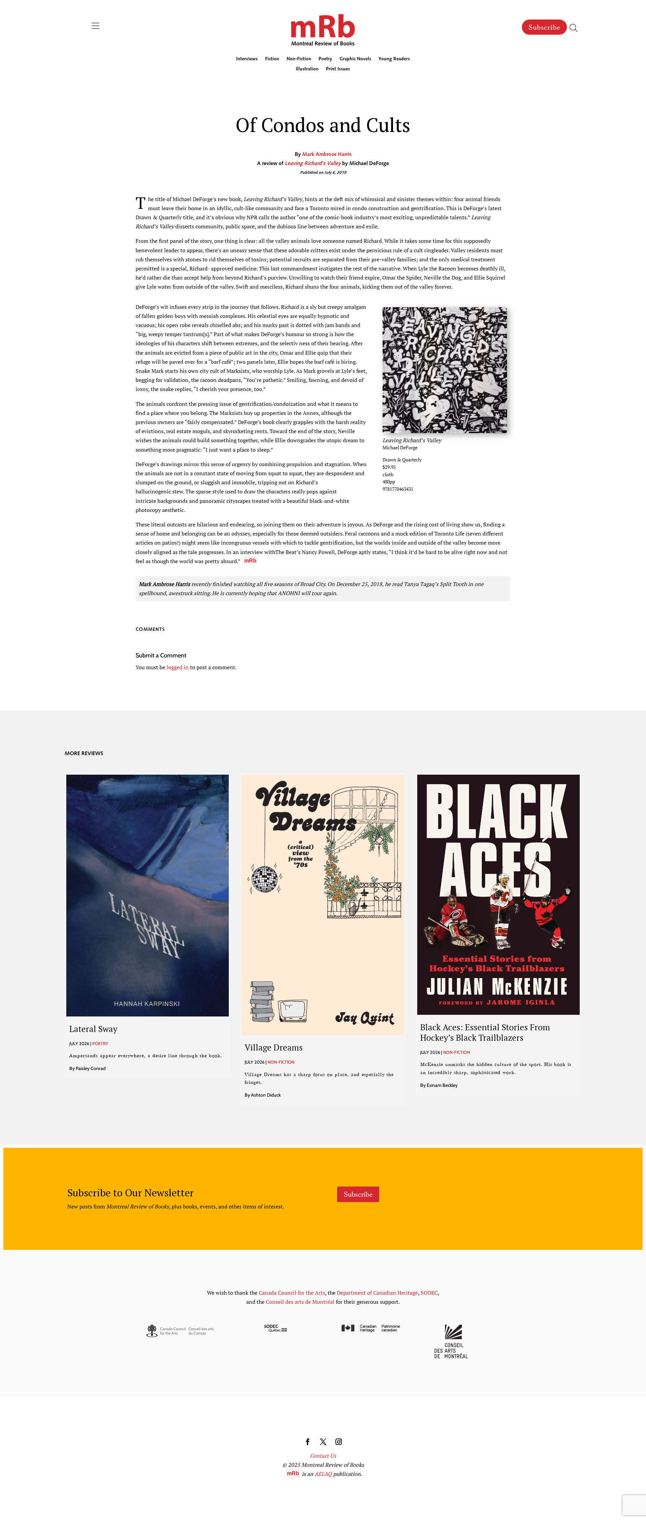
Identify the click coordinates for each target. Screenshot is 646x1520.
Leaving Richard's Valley (313, 163)
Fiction (272, 59)
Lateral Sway (93, 1028)
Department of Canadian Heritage (377, 1292)
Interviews (247, 59)
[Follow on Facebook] (307, 1441)
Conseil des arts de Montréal (300, 1301)
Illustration (307, 69)
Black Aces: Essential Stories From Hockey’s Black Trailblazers (485, 1032)
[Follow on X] (323, 1441)
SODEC (429, 1292)
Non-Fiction (299, 59)
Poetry (325, 59)
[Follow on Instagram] (338, 1441)
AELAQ (323, 1474)
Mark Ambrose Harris (327, 154)
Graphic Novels (355, 59)
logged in (178, 667)
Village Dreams (274, 1047)
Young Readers (394, 59)
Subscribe (544, 27)
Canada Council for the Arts (292, 1292)
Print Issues (338, 69)
